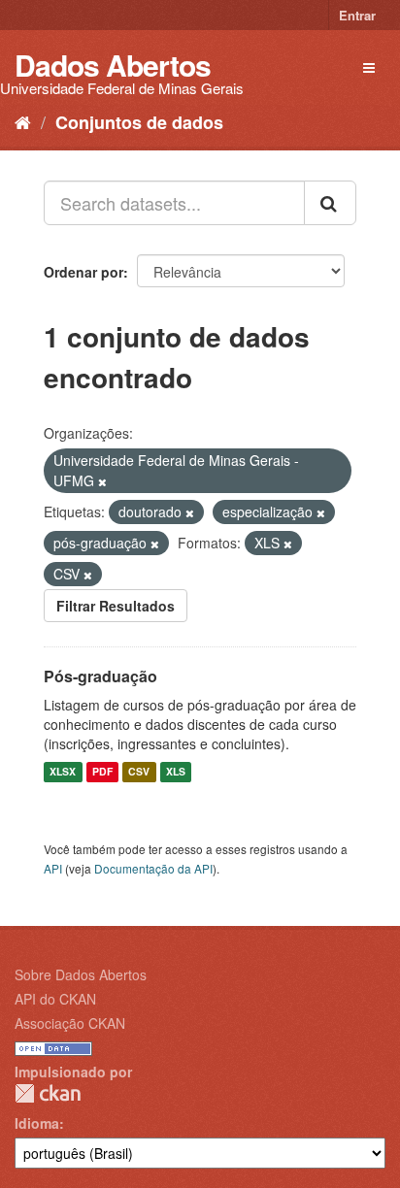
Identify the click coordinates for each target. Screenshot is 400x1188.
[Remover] (102, 481)
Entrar (357, 15)
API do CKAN (55, 998)
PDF (102, 772)
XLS (175, 772)
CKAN (48, 1093)
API (53, 868)
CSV (139, 772)
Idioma (37, 1123)
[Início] (23, 121)
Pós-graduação (100, 676)
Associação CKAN (70, 1023)
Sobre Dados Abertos (81, 974)
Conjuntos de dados (139, 122)
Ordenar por (83, 271)
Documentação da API (153, 868)
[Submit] (330, 203)
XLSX (63, 772)
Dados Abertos (113, 64)
